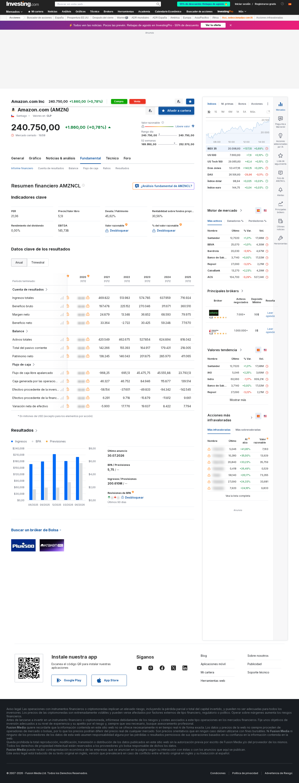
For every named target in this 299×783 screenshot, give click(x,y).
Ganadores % (235, 220)
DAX (210, 174)
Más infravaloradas (218, 429)
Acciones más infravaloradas (219, 417)
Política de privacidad (245, 773)
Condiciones (218, 773)
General (17, 158)
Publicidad (255, 664)
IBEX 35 (212, 148)
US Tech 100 (215, 161)
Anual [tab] (19, 262)
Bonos (242, 103)
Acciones (14, 17)
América (175, 17)
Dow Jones (214, 168)
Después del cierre (103, 17)
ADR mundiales (140, 17)
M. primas (227, 103)
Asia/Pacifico (202, 17)
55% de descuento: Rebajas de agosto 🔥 (204, 4)
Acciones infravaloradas (269, 17)
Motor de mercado (222, 210)
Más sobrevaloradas (248, 429)
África (215, 17)
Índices (211, 103)
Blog (204, 655)
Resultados (122, 168)
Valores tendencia (222, 350)
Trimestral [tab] (37, 262)
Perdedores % (257, 220)
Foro (127, 158)
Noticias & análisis (60, 158)
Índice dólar (214, 181)
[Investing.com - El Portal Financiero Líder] (23, 4)
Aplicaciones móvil (213, 664)
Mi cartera (207, 672)
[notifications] (282, 4)
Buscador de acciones (200, 11)
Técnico (112, 158)
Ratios (107, 168)
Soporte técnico (258, 672)
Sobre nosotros (258, 655)
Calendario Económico (168, 11)
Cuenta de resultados (51, 168)
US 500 (211, 155)
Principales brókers (223, 291)
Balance (73, 168)
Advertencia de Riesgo (278, 773)
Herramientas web (213, 680)
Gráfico (35, 158)
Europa (187, 17)
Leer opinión (270, 314)
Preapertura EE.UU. (78, 17)
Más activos (214, 220)
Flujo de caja (90, 168)
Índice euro (214, 187)
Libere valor (183, 126)
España (59, 17)
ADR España (160, 17)
